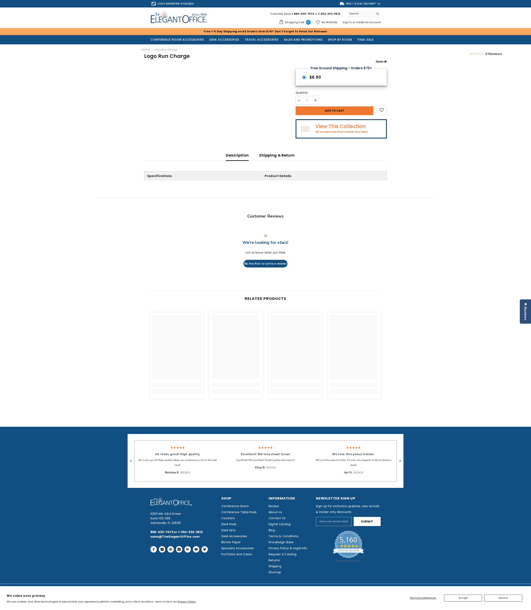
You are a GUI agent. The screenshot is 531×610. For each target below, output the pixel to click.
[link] (176, 385)
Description (237, 155)
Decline (503, 598)
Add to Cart (334, 111)
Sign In (347, 22)
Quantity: (302, 92)
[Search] (364, 14)
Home (146, 49)
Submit (367, 521)
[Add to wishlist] (381, 110)
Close (379, 4)
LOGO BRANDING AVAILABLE (176, 3)
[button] (131, 461)
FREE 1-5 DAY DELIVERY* (361, 3)
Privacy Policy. (187, 601)
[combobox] (360, 14)
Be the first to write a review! (265, 264)
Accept (463, 598)
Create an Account (368, 22)
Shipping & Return (277, 155)
